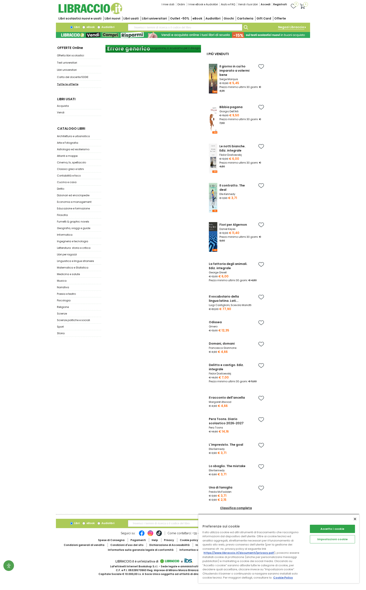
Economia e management (74, 202)
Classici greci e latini (70, 169)
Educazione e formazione (73, 208)
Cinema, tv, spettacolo (71, 162)
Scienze (62, 313)
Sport (60, 326)
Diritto (60, 189)
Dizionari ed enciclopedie (73, 195)
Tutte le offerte (67, 84)
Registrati (280, 4)
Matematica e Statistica (72, 267)
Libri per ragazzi (67, 254)
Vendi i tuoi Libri (248, 4)
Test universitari (67, 62)
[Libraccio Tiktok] (159, 535)
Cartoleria (245, 18)
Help (155, 540)
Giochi (229, 18)
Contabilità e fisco (69, 175)
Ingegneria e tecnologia (72, 241)
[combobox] (185, 27)
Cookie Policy (283, 578)
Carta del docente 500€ (73, 77)
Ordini (181, 4)
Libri (76, 27)
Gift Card (263, 18)
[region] (278, 548)
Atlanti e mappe (67, 156)
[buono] (183, 35)
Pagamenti (138, 540)
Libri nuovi (112, 18)
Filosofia (62, 215)
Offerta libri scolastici (70, 55)
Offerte (280, 18)
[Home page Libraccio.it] (90, 13)
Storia (61, 333)
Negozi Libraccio (291, 27)
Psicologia (64, 300)
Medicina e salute (68, 274)
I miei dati (168, 4)
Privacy (169, 540)
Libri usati (131, 18)
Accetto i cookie (332, 529)
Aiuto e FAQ (228, 4)
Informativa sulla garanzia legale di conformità (140, 550)
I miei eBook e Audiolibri (203, 4)
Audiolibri (212, 18)
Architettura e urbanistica (73, 136)
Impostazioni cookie (332, 539)
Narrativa (63, 287)
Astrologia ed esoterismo (73, 149)
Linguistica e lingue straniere (75, 261)
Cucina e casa (66, 182)
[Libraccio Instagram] (150, 535)
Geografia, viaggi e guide (73, 228)
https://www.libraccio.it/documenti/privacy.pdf (239, 553)
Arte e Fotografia (67, 143)
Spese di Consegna (111, 540)
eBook (197, 18)
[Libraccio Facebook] (142, 535)
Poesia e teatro (66, 294)
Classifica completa (236, 508)
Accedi (265, 4)
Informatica (64, 235)
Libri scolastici (79, 18)
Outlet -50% (179, 18)
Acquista (63, 106)
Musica (62, 280)
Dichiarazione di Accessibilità (169, 545)
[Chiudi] (355, 519)
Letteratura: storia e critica (73, 248)
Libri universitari (154, 18)
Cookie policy (189, 540)
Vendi (60, 112)
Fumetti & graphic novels (73, 221)
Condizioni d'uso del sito (126, 545)
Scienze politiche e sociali (73, 320)
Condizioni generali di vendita (84, 545)
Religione (63, 307)
